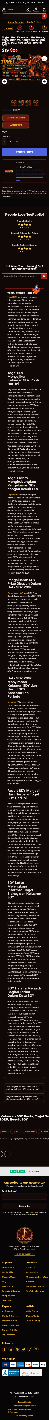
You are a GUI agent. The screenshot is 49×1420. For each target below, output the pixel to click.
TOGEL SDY (24, 152)
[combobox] (22, 16)
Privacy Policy (32, 1212)
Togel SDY (12, 297)
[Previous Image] (4, 81)
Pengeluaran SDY (15, 593)
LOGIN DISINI (16, 125)
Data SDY (11, 702)
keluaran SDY (22, 819)
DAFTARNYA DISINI (16, 118)
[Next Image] (44, 81)
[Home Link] (11, 10)
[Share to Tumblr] (7, 1154)
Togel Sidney (13, 494)
